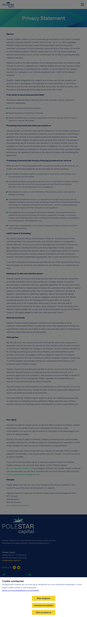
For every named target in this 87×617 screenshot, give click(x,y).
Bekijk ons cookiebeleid (30, 590)
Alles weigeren (43, 598)
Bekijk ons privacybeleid (11, 590)
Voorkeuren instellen (43, 605)
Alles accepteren (43, 612)
